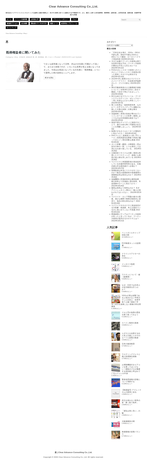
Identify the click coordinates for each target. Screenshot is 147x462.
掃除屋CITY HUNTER (39, 23)
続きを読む (49, 78)
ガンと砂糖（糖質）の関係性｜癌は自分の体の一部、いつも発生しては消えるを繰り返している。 (126, 146)
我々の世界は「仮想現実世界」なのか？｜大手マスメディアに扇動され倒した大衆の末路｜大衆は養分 (126, 107)
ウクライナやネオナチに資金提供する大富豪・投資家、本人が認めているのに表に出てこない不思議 (126, 207)
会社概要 (24, 23)
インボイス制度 (128, 264)
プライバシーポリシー (61, 19)
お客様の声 (35, 19)
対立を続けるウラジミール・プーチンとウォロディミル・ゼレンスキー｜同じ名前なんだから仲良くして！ (126, 98)
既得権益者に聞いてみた (23, 52)
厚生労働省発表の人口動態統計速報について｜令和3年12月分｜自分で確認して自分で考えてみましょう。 (126, 89)
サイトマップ (11, 27)
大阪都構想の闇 (128, 421)
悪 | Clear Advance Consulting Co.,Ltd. (73, 452)
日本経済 (22, 57)
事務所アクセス (12, 23)
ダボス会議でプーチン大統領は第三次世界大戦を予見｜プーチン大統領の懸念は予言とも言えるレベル (126, 63)
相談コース (54, 23)
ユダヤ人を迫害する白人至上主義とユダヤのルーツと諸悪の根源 (131, 335)
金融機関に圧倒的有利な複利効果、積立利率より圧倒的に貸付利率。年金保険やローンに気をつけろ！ (126, 181)
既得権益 (41, 57)
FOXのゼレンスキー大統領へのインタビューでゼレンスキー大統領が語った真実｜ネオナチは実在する (126, 72)
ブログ (74, 19)
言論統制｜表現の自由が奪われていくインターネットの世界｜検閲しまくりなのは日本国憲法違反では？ (126, 116)
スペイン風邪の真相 (130, 323)
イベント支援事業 (21, 19)
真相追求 (29, 57)
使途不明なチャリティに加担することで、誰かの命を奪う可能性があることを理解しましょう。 (126, 124)
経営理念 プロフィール (69, 23)
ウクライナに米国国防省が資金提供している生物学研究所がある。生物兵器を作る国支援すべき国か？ (126, 164)
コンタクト (46, 19)
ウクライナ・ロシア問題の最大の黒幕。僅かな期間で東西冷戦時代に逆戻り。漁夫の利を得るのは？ (126, 199)
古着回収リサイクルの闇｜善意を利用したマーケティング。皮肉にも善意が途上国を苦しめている (126, 155)
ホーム (9, 19)
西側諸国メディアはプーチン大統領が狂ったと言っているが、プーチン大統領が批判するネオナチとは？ (126, 216)
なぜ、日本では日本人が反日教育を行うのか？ (131, 287)
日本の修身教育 (128, 344)
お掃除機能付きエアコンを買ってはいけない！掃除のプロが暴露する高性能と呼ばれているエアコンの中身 (125, 369)
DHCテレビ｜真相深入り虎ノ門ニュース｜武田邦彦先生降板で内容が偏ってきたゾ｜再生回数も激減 (126, 137)
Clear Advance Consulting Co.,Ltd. (73, 6)
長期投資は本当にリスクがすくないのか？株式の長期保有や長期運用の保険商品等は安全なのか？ (126, 172)
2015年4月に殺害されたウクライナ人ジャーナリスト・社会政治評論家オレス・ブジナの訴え (126, 81)
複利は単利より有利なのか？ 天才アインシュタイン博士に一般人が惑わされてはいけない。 (126, 190)
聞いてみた (49, 57)
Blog (16, 57)
